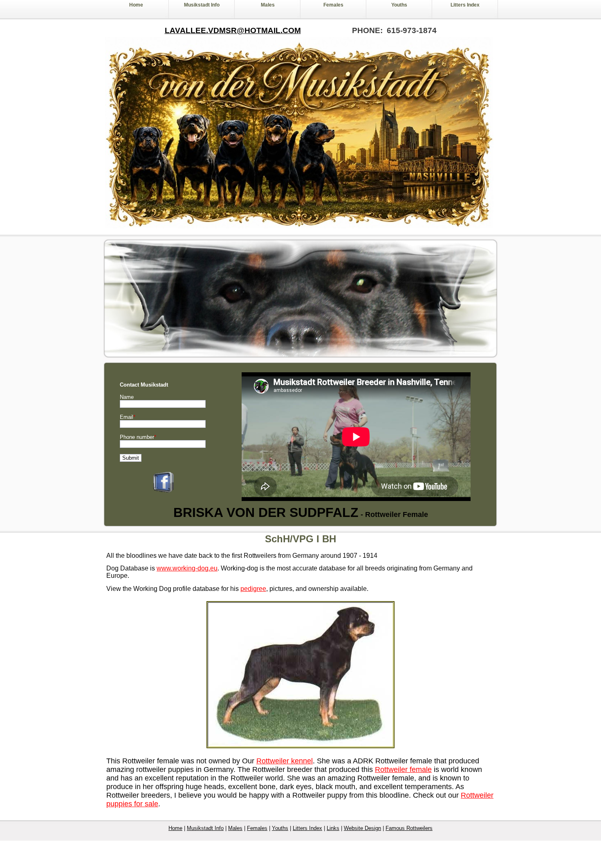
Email (127, 417)
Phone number (138, 437)
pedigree (253, 588)
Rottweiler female (403, 769)
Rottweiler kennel (284, 761)
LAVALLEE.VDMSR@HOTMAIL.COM (233, 30)
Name (127, 397)
